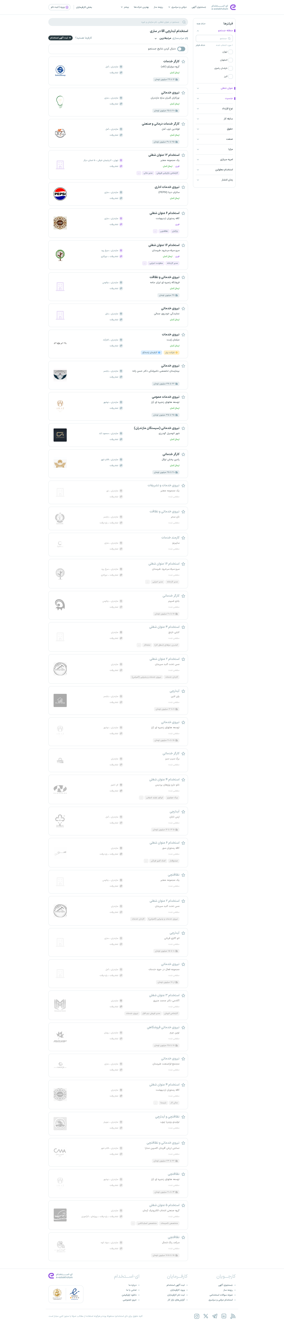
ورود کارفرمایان (177, 1290)
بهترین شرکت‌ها (141, 7)
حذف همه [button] (201, 23)
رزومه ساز (158, 7)
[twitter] (206, 1316)
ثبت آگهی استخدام (59, 38)
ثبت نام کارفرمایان (176, 1295)
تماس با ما (131, 1290)
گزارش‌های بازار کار (176, 1300)
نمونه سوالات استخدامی (221, 1295)
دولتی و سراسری (179, 7)
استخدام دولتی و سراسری (221, 1300)
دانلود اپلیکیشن (129, 1295)
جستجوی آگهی (199, 7)
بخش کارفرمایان (84, 7)
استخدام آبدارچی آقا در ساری (169, 31)
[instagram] (197, 1316)
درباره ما (133, 1285)
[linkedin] (224, 1316)
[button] (214, 52)
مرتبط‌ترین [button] (165, 38)
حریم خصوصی (130, 1300)
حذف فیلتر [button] (200, 45)
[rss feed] (233, 1316)
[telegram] (215, 1316)
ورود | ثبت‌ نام (58, 7)
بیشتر (126, 7)
